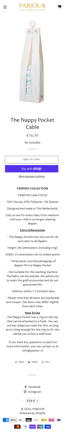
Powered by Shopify (33, 413)
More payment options (31, 176)
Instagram (34, 392)
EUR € (31, 401)
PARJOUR (38, 409)
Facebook (34, 387)
